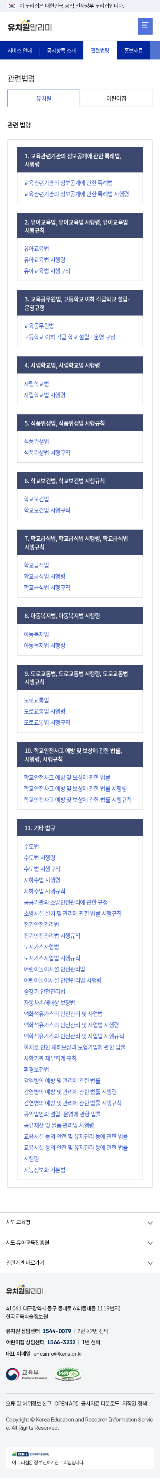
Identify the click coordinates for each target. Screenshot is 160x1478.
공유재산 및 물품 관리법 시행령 (59, 1125)
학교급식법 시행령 (44, 576)
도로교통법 (36, 700)
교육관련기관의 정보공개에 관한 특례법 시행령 (76, 194)
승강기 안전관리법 (44, 991)
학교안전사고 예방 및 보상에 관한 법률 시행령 (75, 788)
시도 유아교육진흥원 (27, 1242)
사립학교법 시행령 (44, 395)
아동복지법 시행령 (44, 645)
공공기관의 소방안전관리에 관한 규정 (66, 902)
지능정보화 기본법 (44, 1169)
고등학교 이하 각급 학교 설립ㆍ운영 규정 (69, 337)
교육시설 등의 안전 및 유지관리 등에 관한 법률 (76, 1136)
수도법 (31, 846)
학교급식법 (36, 565)
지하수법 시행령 (42, 880)
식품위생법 (36, 441)
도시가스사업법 (41, 946)
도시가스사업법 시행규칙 (52, 958)
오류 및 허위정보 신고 (28, 1403)
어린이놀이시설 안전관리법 (54, 969)
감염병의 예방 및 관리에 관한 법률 (62, 1080)
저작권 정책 (134, 1403)
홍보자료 (133, 50)
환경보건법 (36, 1069)
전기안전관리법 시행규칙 (52, 935)
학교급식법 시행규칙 (47, 587)
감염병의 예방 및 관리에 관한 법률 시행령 (70, 1091)
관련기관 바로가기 (25, 1262)
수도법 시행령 (39, 857)
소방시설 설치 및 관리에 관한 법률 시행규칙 (73, 913)
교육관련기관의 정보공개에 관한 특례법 (68, 182)
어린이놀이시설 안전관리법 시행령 (62, 980)
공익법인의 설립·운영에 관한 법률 (62, 1114)
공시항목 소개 (61, 50)
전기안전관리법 (41, 924)
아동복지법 (36, 634)
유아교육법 (36, 248)
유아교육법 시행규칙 (47, 270)
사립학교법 (36, 383)
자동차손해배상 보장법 (49, 1002)
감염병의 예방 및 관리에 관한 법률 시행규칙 (73, 1103)
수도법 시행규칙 (42, 868)
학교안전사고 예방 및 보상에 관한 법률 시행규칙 (77, 799)
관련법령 (100, 50)
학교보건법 (36, 499)
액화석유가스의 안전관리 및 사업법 (63, 1013)
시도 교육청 (18, 1222)
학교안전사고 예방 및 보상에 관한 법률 (67, 777)
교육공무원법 (39, 325)
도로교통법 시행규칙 (47, 722)
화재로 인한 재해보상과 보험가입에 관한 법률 (74, 1047)
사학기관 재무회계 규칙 (50, 1058)
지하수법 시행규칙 (44, 891)
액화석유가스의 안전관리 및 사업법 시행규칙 (74, 1036)
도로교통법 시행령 (44, 711)
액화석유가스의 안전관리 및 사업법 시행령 (71, 1025)
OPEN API (66, 1403)
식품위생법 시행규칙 (47, 452)
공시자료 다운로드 (100, 1403)
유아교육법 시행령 (44, 259)
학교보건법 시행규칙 (47, 510)
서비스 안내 (19, 50)
